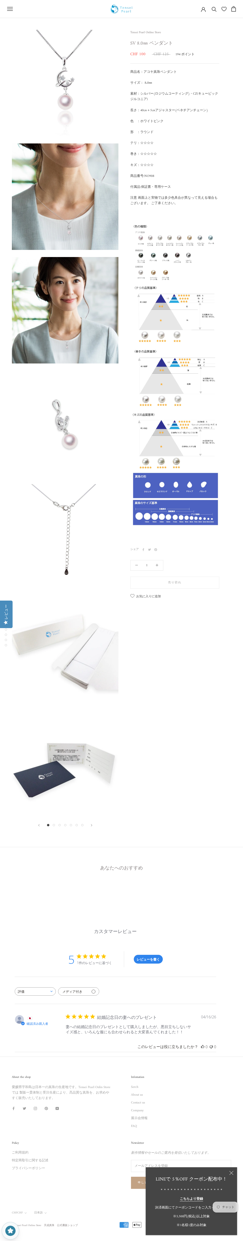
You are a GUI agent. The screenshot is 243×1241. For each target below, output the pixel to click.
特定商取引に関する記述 (30, 1160)
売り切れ (175, 582)
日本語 (38, 1212)
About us (137, 1094)
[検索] (214, 8)
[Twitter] (149, 549)
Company (137, 1110)
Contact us (138, 1102)
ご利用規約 (20, 1152)
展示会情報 (139, 1118)
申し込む (145, 1182)
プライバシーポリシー (28, 1168)
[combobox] (35, 991)
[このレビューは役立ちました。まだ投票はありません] (202, 1046)
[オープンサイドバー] (10, 9)
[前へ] (39, 825)
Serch (134, 1087)
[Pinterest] (155, 549)
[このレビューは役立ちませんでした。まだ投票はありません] (211, 1046)
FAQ (134, 1126)
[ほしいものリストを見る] (224, 9)
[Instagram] (35, 1108)
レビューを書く (148, 959)
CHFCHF (17, 1212)
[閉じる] (231, 1173)
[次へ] (91, 825)
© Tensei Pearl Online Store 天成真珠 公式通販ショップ (45, 1225)
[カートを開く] (233, 9)
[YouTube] (57, 1108)
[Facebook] (143, 549)
